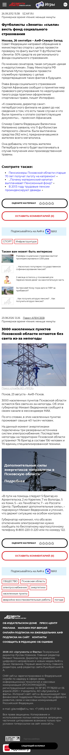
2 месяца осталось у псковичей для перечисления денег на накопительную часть (40, 278)
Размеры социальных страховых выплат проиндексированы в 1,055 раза (37, 257)
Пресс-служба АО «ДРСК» (18, 388)
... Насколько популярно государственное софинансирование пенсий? (38, 267)
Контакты (39, 637)
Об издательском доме (20, 623)
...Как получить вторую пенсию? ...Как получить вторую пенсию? (35, 299)
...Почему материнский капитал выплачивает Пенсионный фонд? (29, 181)
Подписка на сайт (16, 637)
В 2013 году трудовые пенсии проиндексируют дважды (27, 188)
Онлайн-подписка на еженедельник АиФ (33, 632)
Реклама (9, 627)
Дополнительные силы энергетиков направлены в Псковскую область (29, 469)
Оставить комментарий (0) (34, 216)
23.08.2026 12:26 (11, 317)
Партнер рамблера (32, 739)
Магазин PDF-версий (32, 627)
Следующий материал (33, 746)
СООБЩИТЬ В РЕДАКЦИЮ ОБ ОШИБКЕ (28, 641)
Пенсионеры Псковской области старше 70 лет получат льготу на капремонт (35, 174)
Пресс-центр (48, 623)
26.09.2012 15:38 (11, 13)
